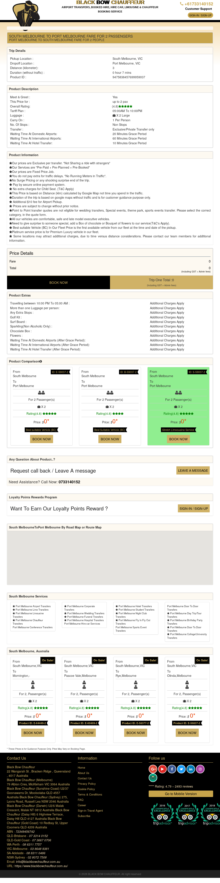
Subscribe (84, 816)
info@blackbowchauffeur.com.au (38, 861)
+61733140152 (199, 3)
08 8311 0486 (35, 853)
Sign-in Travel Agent (90, 810)
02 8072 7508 (37, 857)
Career (82, 805)
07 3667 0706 (41, 840)
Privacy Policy (87, 784)
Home (81, 767)
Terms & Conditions (90, 794)
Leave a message (193, 470)
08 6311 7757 (32, 844)
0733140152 (69, 482)
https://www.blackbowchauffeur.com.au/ (41, 866)
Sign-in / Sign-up (200, 15)
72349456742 (25, 831)
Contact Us (85, 778)
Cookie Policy (86, 789)
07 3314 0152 (38, 836)
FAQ (80, 800)
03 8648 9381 (39, 848)
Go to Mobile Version (181, 793)
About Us (83, 773)
